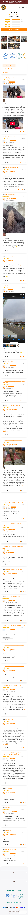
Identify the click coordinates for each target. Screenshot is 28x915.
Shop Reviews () (8, 68)
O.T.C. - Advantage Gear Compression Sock (15, 625)
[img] (14, 15)
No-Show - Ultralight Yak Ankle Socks (13, 440)
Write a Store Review (14, 29)
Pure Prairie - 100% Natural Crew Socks (14, 503)
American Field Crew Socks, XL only (13, 685)
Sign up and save (13, 892)
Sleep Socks (8, 830)
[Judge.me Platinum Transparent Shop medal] (19, 56)
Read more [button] (5, 431)
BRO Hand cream (9, 361)
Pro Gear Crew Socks (10, 256)
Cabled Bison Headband (11, 849)
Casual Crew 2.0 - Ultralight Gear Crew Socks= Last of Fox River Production (13, 753)
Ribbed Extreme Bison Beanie (12, 167)
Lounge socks (8, 788)
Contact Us (14, 878)
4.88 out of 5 (17, 14)
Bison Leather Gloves (10, 136)
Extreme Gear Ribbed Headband (12, 596)
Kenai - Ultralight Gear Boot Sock (12, 405)
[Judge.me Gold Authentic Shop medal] (20, 902)
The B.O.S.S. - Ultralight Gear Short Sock (14, 645)
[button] (7, 19)
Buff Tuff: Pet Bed (9, 719)
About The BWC (14, 883)
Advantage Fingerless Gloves (12, 78)
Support (13, 887)
